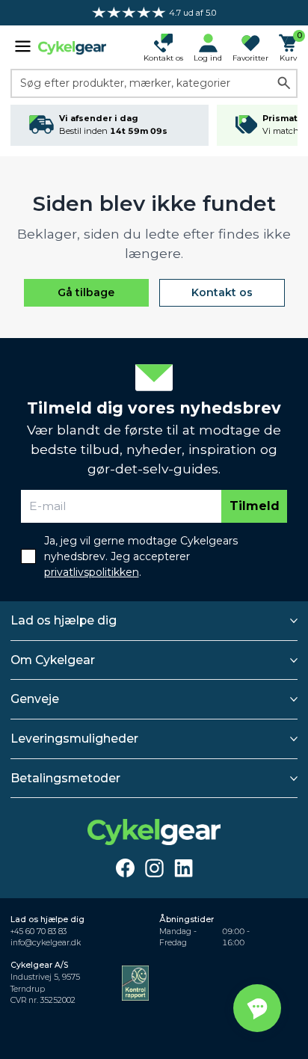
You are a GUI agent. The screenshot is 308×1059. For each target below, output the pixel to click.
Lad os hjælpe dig (63, 620)
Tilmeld (255, 506)
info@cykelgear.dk (45, 943)
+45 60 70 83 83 (38, 931)
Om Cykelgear (52, 660)
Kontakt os (222, 292)
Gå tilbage (86, 292)
